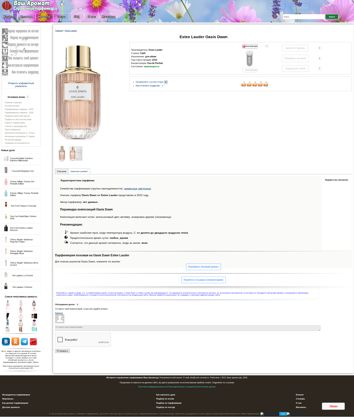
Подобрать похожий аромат (203, 267)
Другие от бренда (295, 48)
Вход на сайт (300, 6)
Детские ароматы (11, 407)
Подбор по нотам (165, 399)
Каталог (9, 16)
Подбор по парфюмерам (168, 403)
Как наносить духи (165, 395)
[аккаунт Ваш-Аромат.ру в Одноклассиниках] (15, 341)
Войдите (59, 313)
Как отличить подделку (148, 85)
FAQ (77, 16)
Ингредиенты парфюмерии (16, 395)
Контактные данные (207, 387)
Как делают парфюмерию (15, 403)
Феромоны (7, 399)
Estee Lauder (71, 30)
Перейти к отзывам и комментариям (203, 280)
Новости (44, 16)
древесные (130, 188)
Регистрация (276, 6)
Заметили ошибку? (79, 171)
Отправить (62, 351)
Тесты (61, 16)
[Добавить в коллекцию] (250, 58)
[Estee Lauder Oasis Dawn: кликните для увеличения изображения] (78, 93)
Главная (59, 30)
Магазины (108, 16)
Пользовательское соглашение (182, 387)
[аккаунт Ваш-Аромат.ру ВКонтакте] (6, 341)
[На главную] (20, 5)
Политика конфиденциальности (152, 387)
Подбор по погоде (165, 407)
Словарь (26, 16)
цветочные (144, 188)
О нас (91, 16)
